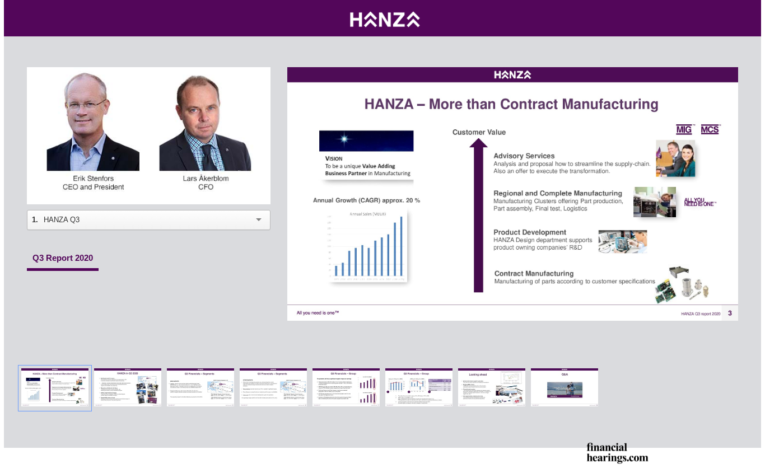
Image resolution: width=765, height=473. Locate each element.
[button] (150, 137)
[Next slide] (728, 189)
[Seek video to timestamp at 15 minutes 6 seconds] (564, 388)
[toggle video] (220, 187)
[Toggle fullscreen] (729, 75)
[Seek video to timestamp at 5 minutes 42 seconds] (200, 388)
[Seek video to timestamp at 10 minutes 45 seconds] (419, 388)
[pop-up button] (236, 187)
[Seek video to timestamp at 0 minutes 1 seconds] (54, 388)
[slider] (149, 170)
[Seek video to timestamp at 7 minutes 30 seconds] (273, 388)
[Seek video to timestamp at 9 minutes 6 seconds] (346, 388)
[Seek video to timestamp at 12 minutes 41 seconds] (491, 388)
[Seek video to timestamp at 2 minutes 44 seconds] (127, 388)
